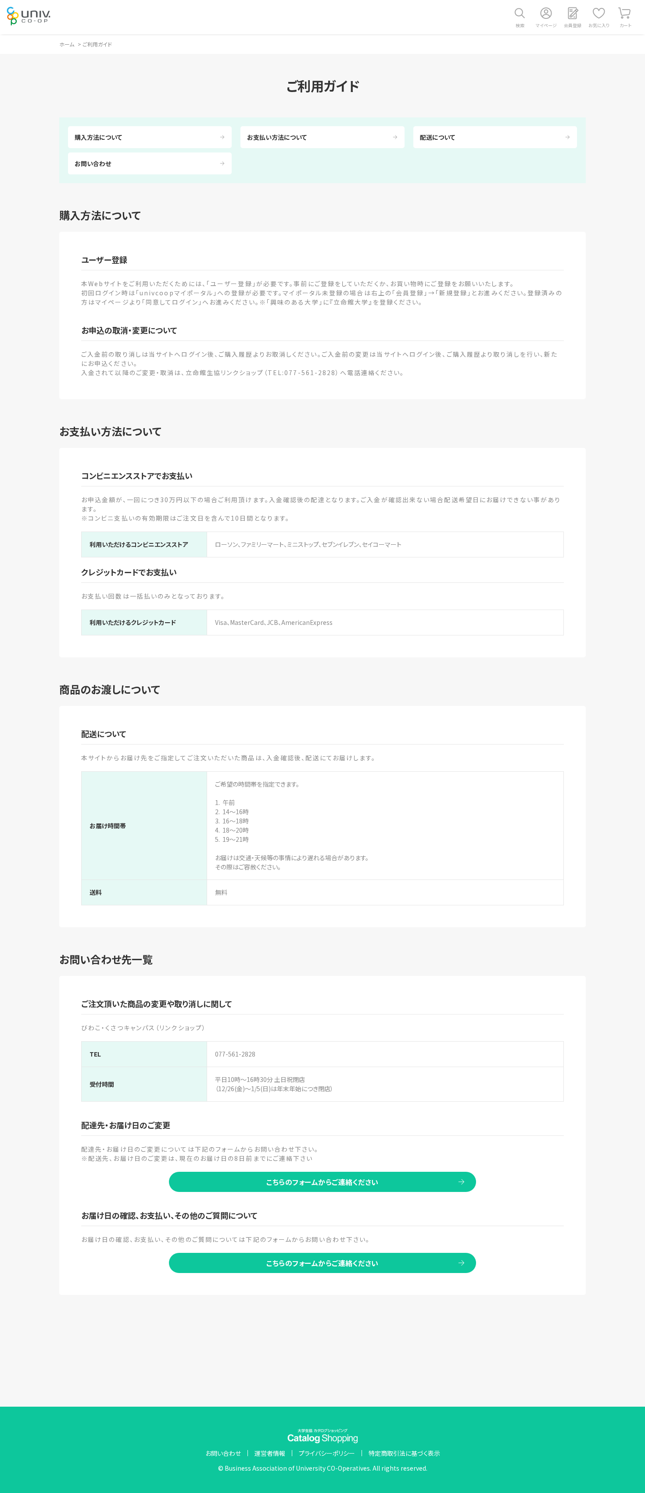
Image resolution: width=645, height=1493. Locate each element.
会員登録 (572, 25)
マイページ (546, 25)
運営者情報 (269, 1453)
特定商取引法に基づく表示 (404, 1453)
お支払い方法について (277, 137)
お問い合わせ (93, 163)
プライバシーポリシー (327, 1453)
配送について (437, 137)
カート (625, 25)
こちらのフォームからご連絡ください (322, 1182)
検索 (520, 25)
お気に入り (598, 25)
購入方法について (98, 137)
